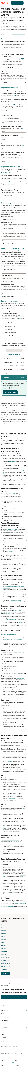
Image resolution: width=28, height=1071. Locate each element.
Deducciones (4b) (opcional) (9, 144)
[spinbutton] (6, 67)
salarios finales (20, 678)
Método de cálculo (6, 222)
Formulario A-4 (13, 461)
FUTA (24, 808)
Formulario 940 (8, 890)
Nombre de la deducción (8, 216)
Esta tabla (7, 613)
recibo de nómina (17, 652)
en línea (11, 551)
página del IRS (13, 798)
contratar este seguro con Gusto (9, 619)
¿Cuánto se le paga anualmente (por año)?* (13, 41)
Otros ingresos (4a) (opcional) (9, 135)
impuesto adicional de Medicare (10, 840)
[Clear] (23, 67)
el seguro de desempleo (11, 529)
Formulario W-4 (8, 761)
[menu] (25, 3)
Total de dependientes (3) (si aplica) (11, 126)
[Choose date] (4, 67)
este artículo (21, 622)
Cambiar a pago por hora (18, 34)
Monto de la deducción (8, 232)
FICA (16, 779)
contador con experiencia (7, 906)
